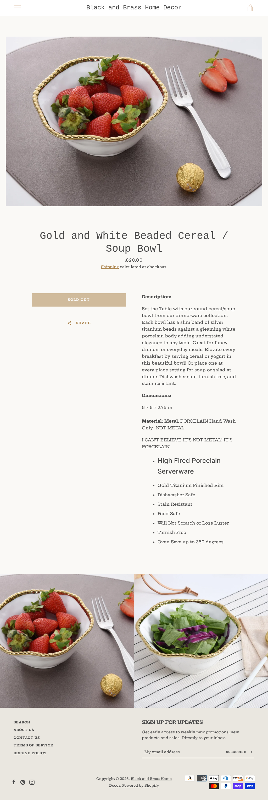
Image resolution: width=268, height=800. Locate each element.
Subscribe (237, 752)
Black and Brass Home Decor (134, 7)
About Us (24, 730)
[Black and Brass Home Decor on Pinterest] (22, 781)
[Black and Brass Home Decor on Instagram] (32, 781)
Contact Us (27, 738)
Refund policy (30, 753)
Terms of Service (33, 745)
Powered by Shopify (140, 785)
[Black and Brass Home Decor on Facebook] (13, 781)
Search (22, 722)
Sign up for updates (172, 722)
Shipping (110, 266)
